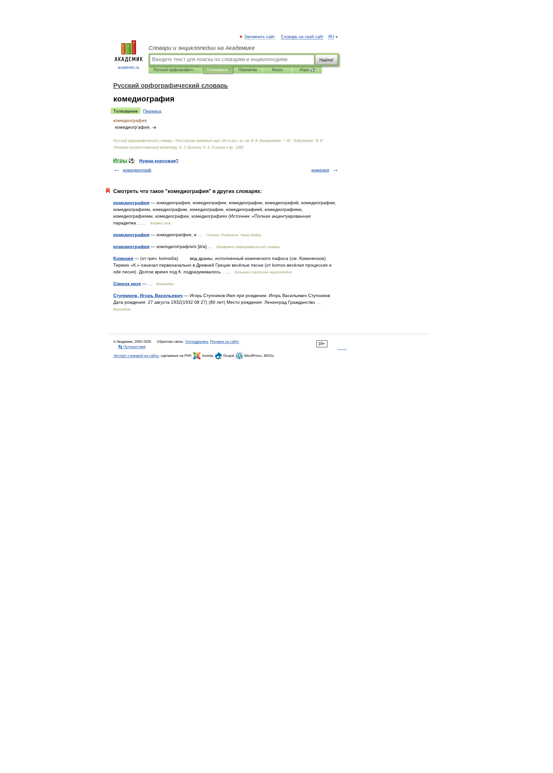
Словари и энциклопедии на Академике (201, 48)
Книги (277, 70)
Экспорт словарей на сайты (136, 356)
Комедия (123, 258)
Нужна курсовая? (159, 160)
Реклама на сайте (224, 341)
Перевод (152, 111)
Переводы (247, 70)
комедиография (131, 202)
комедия (320, 170)
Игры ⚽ (307, 70)
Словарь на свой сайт (302, 37)
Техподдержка (196, 341)
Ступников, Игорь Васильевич (148, 295)
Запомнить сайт (260, 37)
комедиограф (137, 170)
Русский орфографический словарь (174, 70)
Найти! (326, 59)
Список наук (127, 283)
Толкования (217, 70)
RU (331, 37)
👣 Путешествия (132, 347)
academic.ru (128, 67)
